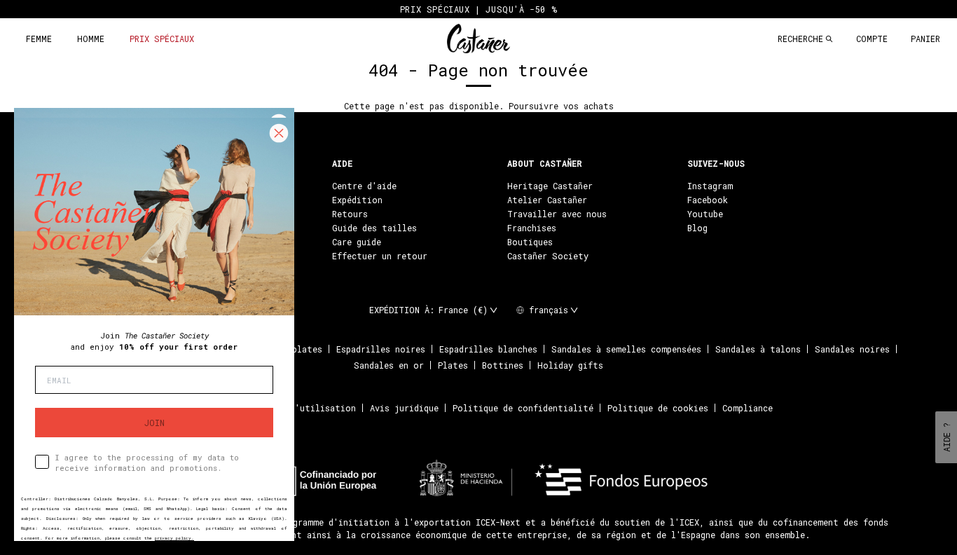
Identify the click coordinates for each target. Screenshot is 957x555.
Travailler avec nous (557, 213)
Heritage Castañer (550, 185)
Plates (453, 365)
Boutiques (530, 241)
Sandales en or (389, 365)
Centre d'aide (364, 185)
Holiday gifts (570, 365)
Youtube (705, 213)
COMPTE (872, 38)
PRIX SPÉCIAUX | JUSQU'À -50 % (478, 9)
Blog (697, 227)
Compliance (747, 407)
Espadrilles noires (380, 349)
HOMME (90, 38)
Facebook (707, 199)
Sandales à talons (758, 349)
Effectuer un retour (379, 255)
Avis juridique (404, 407)
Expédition (357, 199)
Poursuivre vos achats (561, 105)
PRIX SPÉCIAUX (162, 38)
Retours (350, 213)
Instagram (710, 185)
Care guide (356, 241)
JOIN (154, 422)
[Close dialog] (279, 133)
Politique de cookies (657, 407)
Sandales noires (852, 349)
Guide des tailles (374, 227)
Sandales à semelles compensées (626, 349)
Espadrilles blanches (488, 349)
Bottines (502, 365)
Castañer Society (547, 255)
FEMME (39, 38)
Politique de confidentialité (523, 407)
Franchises (531, 227)
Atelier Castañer (547, 199)
